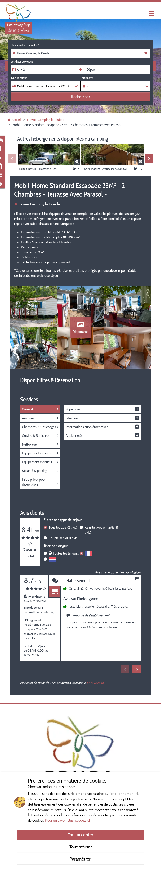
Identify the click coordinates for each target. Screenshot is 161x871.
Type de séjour (19, 78)
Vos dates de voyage (22, 61)
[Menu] (151, 14)
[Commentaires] (54, 580)
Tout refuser (80, 846)
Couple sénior (63, 538)
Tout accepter (80, 834)
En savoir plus (95, 682)
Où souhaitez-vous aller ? (25, 45)
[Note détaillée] (54, 592)
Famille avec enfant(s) (101, 529)
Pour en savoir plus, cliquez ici (67, 820)
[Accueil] (18, 11)
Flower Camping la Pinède (39, 204)
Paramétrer (81, 859)
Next (149, 158)
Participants (86, 78)
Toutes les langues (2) (68, 553)
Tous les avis (63, 527)
